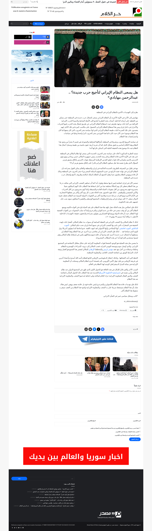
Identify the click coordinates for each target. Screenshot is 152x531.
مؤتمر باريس (108, 249)
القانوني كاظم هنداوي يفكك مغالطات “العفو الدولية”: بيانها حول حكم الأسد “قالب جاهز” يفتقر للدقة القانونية (28, 104)
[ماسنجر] (94, 329)
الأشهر (32, 80)
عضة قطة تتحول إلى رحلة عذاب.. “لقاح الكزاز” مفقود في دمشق (57, 500)
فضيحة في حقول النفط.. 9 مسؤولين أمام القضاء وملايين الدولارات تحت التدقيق (81, 2)
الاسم (139, 413)
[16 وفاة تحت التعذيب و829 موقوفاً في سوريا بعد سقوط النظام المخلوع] (45, 122)
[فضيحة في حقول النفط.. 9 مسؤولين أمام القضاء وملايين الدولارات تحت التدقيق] (19, 191)
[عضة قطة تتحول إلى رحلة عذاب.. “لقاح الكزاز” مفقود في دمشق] (19, 224)
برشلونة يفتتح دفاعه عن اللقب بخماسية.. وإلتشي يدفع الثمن (58, 503)
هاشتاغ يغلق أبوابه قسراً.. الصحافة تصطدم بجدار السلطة (59, 494)
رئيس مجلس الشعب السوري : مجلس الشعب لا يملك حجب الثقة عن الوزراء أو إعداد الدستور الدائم (26, 113)
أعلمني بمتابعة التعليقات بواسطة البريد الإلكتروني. (127, 431)
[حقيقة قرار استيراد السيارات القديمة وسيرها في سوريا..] (45, 97)
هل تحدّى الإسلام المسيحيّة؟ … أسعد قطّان (71, 373)
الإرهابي (92, 249)
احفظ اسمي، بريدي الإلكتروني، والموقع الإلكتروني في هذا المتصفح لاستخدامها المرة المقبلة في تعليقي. (114, 428)
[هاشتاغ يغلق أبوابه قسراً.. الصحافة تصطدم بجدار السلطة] (19, 202)
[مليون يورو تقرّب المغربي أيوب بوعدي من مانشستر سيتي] (45, 89)
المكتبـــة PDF (87, 23)
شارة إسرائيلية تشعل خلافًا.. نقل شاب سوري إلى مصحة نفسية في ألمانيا (55, 497)
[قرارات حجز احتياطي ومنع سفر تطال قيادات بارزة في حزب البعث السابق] (97, 364)
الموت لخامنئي (125, 228)
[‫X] (98, 329)
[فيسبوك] (101, 107)
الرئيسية (139, 23)
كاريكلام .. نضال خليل (76, 23)
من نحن (67, 23)
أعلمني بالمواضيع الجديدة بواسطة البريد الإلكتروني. (127, 435)
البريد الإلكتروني (137, 420)
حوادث (118, 23)
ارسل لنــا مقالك (39, 23)
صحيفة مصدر (115, 525)
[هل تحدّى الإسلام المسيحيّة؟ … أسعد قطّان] (69, 364)
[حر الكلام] (121, 12)
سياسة (132, 23)
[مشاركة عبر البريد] (97, 107)
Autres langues (98, 23)
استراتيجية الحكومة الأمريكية (109, 273)
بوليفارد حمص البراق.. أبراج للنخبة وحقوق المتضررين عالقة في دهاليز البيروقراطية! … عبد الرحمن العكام (125, 374)
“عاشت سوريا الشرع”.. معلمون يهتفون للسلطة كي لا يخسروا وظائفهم (55, 489)
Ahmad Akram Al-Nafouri (93, 525)
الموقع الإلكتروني (92, 420)
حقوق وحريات (109, 23)
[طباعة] (93, 107)
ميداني (125, 23)
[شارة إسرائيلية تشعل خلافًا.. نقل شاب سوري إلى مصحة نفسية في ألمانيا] (19, 213)
